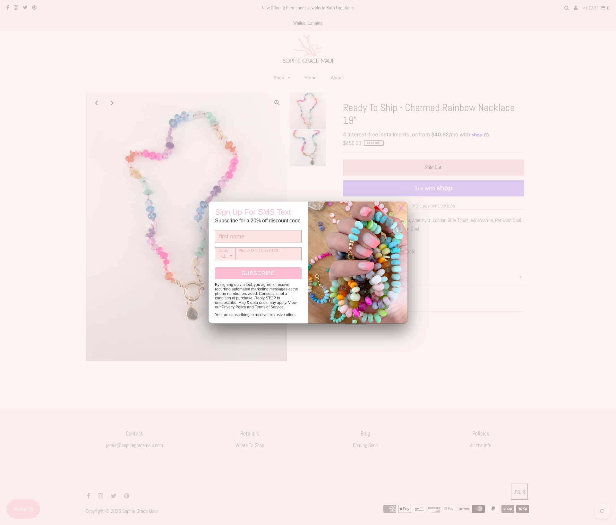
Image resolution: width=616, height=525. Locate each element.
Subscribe (258, 273)
